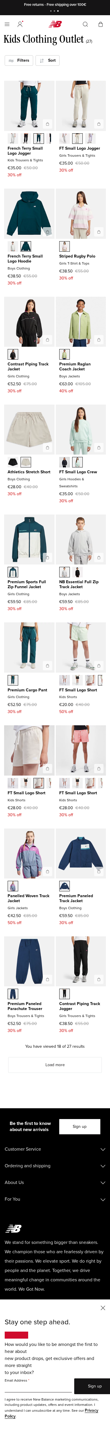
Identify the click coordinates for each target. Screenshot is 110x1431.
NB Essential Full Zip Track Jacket (79, 584)
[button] (20, 24)
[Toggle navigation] (7, 24)
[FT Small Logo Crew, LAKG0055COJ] (77, 463)
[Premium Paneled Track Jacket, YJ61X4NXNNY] (64, 887)
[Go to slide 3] (58, 11)
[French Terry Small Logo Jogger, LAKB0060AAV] (38, 139)
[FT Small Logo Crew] (99, 447)
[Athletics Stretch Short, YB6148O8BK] (13, 463)
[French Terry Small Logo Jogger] (47, 124)
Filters (21, 60)
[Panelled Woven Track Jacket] (47, 871)
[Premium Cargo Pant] (47, 665)
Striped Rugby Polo (77, 256)
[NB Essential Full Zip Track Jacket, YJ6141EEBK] (77, 573)
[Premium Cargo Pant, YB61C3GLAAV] (13, 681)
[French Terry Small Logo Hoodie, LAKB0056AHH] (13, 247)
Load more (55, 1064)
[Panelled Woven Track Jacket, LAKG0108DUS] (13, 887)
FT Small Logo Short (78, 690)
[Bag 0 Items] (100, 23)
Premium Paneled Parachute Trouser (25, 1006)
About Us (14, 1182)
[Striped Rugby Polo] (99, 232)
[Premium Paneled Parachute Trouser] (47, 979)
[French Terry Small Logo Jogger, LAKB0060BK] (26, 139)
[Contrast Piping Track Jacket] (47, 339)
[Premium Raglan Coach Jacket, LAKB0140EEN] (64, 355)
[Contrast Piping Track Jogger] (99, 979)
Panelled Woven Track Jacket (28, 898)
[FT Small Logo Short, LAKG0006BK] (77, 681)
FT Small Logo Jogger (79, 148)
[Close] (103, 1307)
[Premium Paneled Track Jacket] (99, 871)
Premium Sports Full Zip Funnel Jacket (27, 584)
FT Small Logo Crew (78, 471)
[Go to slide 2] (55, 11)
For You (12, 1199)
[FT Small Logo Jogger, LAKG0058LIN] (77, 139)
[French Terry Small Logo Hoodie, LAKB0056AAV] (26, 247)
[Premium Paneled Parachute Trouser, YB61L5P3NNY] (13, 995)
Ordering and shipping (27, 1166)
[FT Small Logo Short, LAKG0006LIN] (90, 681)
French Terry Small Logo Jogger (25, 151)
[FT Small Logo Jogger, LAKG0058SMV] (90, 139)
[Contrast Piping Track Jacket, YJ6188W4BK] (13, 355)
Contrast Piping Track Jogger (79, 1006)
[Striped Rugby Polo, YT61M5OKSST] (64, 247)
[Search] (85, 24)
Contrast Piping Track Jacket (28, 367)
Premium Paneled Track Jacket (76, 898)
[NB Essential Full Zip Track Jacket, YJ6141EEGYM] (64, 573)
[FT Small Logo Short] (99, 665)
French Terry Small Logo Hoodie (25, 259)
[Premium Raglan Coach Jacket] (99, 339)
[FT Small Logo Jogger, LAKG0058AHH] (64, 139)
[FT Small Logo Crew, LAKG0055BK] (64, 463)
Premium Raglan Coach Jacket (75, 367)
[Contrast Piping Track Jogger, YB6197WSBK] (64, 995)
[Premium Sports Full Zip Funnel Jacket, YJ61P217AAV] (13, 573)
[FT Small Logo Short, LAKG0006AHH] (64, 681)
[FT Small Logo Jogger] (99, 124)
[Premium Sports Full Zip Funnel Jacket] (47, 557)
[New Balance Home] (55, 24)
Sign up (80, 1126)
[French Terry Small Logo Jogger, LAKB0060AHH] (13, 139)
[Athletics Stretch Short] (47, 447)
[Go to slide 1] (51, 11)
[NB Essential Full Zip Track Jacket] (99, 557)
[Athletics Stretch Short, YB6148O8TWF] (26, 463)
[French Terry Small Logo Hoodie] (47, 232)
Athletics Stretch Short (29, 471)
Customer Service (23, 1149)
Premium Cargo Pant (27, 690)
